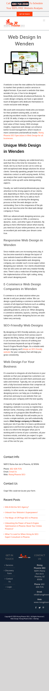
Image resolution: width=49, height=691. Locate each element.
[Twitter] (40, 608)
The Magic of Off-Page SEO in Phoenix (21, 518)
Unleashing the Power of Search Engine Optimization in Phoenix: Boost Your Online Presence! (23, 526)
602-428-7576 (16, 469)
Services (9, 565)
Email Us (13, 471)
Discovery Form (9, 572)
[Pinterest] (43, 608)
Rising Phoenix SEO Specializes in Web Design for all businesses (24, 135)
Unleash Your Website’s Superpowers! (21, 512)
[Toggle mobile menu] (44, 20)
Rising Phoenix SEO (17, 474)
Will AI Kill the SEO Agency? (17, 507)
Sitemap (36, 619)
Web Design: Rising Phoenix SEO (21, 619)
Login (9, 587)
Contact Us (9, 580)
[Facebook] (36, 608)
